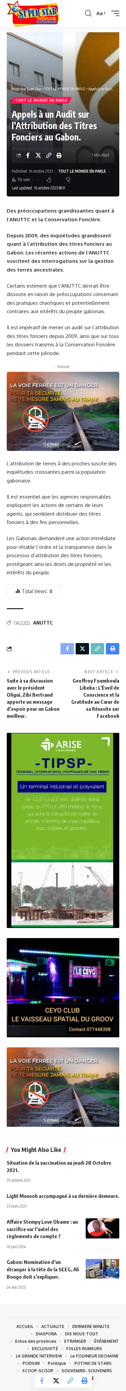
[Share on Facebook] (28, 155)
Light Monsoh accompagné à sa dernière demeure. (63, 1196)
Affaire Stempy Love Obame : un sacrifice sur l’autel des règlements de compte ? (42, 1229)
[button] (88, 13)
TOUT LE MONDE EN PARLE (41, 100)
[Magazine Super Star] (33, 13)
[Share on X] (38, 155)
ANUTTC (42, 623)
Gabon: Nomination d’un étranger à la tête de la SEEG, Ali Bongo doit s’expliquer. (43, 1269)
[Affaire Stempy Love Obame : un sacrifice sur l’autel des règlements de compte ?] (102, 1228)
